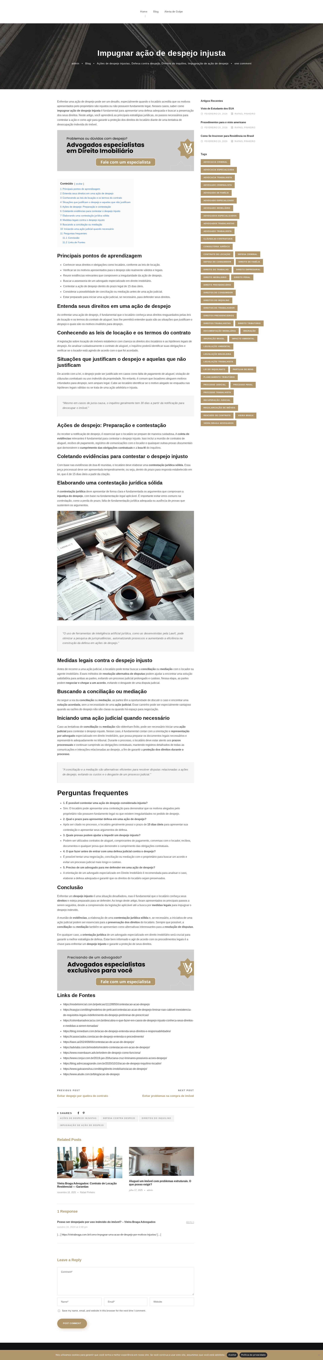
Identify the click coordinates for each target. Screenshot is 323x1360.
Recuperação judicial (217, 400)
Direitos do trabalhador (219, 308)
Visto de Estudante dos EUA (217, 108)
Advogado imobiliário (217, 208)
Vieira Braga (246, 415)
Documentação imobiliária (220, 331)
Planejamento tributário (219, 377)
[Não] (318, 1355)
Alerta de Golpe (174, 11)
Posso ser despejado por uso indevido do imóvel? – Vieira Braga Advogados (106, 1222)
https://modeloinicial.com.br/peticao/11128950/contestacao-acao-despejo (106, 1004)
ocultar (79, 183)
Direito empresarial (248, 270)
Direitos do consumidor (218, 293)
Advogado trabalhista (218, 231)
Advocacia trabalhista (218, 177)
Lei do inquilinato (214, 369)
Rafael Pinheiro (87, 1192)
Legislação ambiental (217, 346)
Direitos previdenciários (219, 316)
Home (143, 11)
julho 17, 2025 (136, 1190)
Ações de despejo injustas (113, 63)
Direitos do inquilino (174, 63)
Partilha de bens (243, 369)
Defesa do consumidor (217, 262)
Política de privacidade (253, 1354)
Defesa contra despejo (146, 63)
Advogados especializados (220, 216)
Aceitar (232, 1354)
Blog (155, 11)
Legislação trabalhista (218, 362)
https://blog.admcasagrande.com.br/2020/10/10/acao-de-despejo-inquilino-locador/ (112, 1063)
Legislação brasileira (217, 354)
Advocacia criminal (215, 162)
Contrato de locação (217, 254)
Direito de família (249, 262)
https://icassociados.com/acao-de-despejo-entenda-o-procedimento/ (103, 1036)
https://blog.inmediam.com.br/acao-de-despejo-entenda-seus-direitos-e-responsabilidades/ (117, 1031)
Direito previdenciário (217, 285)
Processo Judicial (215, 385)
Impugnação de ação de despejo (208, 63)
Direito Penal (242, 277)
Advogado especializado (219, 200)
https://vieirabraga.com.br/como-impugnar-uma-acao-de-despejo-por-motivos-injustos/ (109, 1234)
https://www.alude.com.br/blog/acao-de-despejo (91, 1074)
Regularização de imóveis (219, 408)
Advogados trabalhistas (219, 223)
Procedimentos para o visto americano (223, 122)
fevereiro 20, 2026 (216, 114)
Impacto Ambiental (243, 339)
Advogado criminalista (218, 185)
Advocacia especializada (219, 170)
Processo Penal (243, 385)
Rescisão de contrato (217, 415)
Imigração (249, 331)
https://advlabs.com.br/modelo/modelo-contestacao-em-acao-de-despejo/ (106, 1047)
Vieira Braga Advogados (219, 423)
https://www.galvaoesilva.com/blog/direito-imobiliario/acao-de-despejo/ (105, 1068)
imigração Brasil (214, 339)
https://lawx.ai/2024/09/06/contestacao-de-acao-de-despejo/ (98, 1042)
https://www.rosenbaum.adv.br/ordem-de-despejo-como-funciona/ (101, 1052)
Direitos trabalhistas (217, 323)
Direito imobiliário (215, 277)
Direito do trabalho (216, 270)
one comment (243, 63)
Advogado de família (216, 193)
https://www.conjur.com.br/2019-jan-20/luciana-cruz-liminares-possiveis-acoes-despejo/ (115, 1058)
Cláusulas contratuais (218, 239)
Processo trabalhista (217, 392)
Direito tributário (249, 323)
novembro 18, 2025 (66, 1192)
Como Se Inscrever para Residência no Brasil (227, 135)
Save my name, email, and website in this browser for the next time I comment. (104, 1310)
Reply (190, 1222)
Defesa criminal (247, 254)
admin (75, 63)
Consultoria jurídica (217, 247)
